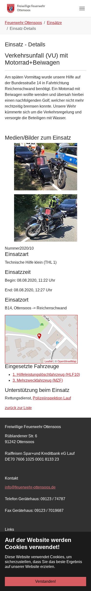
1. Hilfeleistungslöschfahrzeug (46, 374)
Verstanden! (45, 581)
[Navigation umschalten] (82, 8)
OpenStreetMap (67, 361)
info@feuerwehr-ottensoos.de (30, 487)
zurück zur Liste (18, 408)
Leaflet (49, 361)
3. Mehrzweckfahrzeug (38, 380)
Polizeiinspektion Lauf (52, 398)
